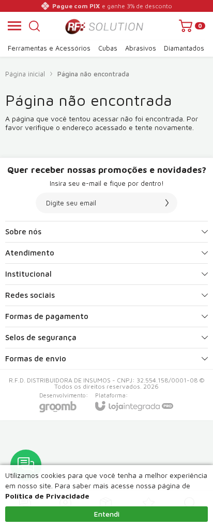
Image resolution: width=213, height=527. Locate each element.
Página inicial (25, 74)
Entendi (106, 513)
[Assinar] (167, 203)
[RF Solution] (103, 26)
